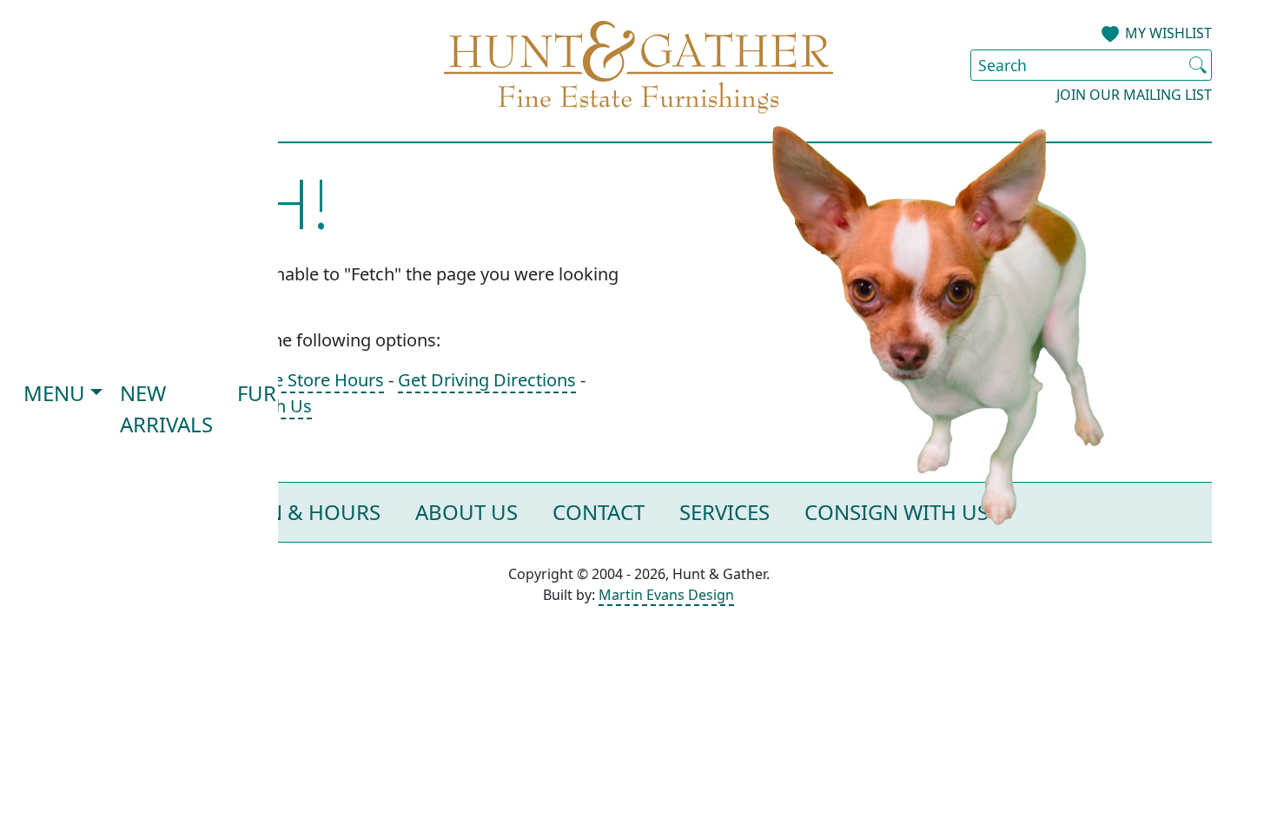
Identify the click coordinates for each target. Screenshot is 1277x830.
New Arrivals (166, 408)
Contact (598, 511)
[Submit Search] (1198, 65)
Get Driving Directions (487, 380)
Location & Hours (280, 511)
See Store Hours (319, 380)
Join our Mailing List (1134, 94)
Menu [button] (54, 393)
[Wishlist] (1110, 34)
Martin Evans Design (666, 594)
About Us (466, 511)
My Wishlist (1168, 33)
